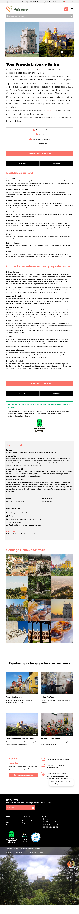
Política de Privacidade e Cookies (30, 848)
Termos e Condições (12, 848)
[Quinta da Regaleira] (17, 609)
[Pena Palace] (62, 565)
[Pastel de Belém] (62, 632)
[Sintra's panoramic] (17, 587)
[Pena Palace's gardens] (39, 587)
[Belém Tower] (62, 609)
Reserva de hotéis (27, 821)
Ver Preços (22, 163)
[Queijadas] (39, 609)
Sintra (40, 69)
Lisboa (33, 69)
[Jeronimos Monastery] (39, 632)
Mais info (55, 163)
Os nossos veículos (11, 821)
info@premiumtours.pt (16, 2)
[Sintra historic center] (17, 565)
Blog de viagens (26, 823)
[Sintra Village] (39, 565)
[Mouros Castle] (62, 587)
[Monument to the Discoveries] (17, 632)
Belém (49, 110)
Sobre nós (9, 819)
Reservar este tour (38, 153)
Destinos (25, 819)
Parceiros (9, 825)
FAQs (8, 823)
